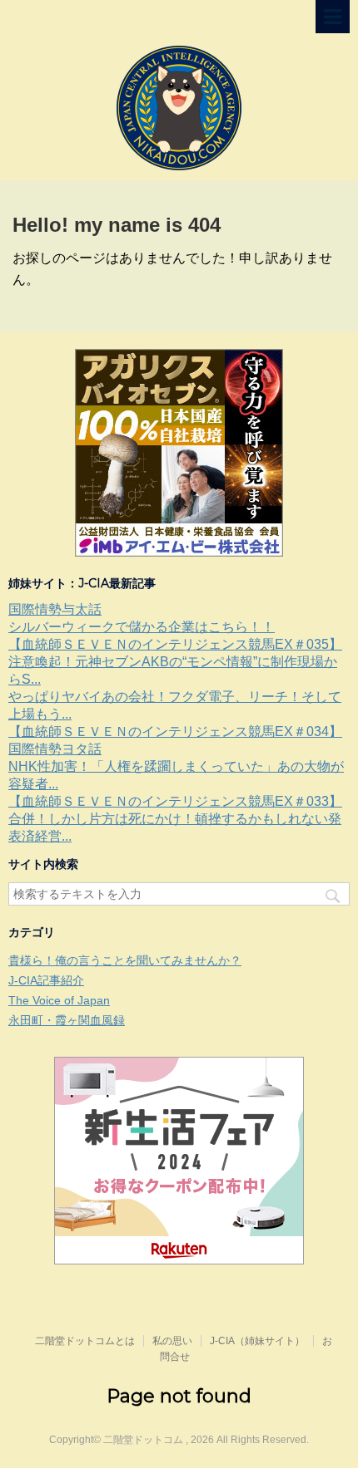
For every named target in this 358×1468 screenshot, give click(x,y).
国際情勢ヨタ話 (55, 749)
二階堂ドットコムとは (85, 1341)
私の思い (172, 1341)
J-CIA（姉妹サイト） (257, 1341)
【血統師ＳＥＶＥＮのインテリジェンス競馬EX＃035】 (175, 644)
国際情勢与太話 (55, 609)
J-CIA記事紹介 (46, 980)
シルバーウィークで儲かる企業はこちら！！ (141, 627)
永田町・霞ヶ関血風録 (66, 1020)
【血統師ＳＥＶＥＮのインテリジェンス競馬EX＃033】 (175, 801)
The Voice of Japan (59, 1000)
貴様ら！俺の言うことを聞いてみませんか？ (124, 960)
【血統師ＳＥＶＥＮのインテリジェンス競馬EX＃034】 (175, 731)
